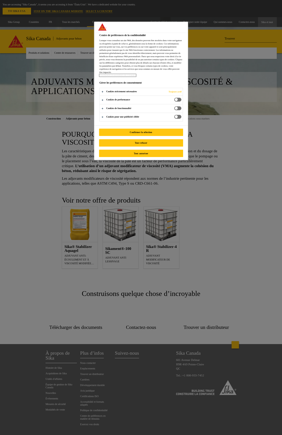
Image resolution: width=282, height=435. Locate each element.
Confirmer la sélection (141, 132)
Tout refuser (141, 143)
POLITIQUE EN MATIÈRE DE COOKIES (117, 75)
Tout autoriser (141, 153)
